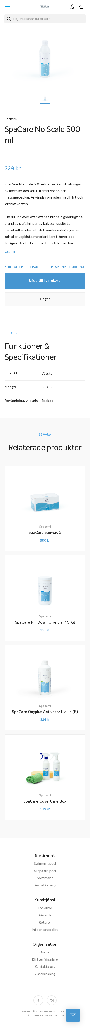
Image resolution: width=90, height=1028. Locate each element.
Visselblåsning (45, 974)
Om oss (45, 952)
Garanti (45, 915)
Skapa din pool (45, 871)
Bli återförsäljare (45, 959)
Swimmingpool (45, 864)
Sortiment (45, 878)
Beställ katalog (44, 885)
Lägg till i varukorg (45, 281)
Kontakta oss (45, 967)
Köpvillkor (45, 908)
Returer (45, 922)
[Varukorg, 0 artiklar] (81, 6)
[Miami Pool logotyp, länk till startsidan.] (45, 7)
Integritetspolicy (45, 930)
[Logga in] (72, 6)
